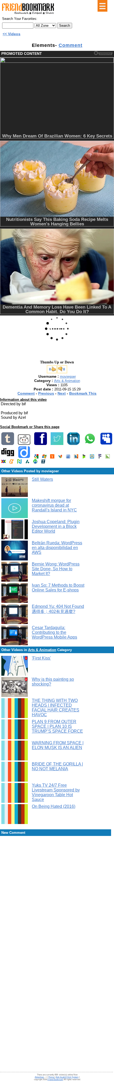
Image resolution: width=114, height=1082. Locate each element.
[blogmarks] (84, 457)
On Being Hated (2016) (53, 806)
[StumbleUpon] (35, 462)
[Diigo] (24, 457)
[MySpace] (106, 444)
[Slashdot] (27, 462)
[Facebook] (40, 444)
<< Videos (11, 34)
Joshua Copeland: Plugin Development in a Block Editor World (56, 526)
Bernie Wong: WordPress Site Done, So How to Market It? (56, 569)
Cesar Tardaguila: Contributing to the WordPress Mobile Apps (54, 632)
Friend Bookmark (55, 1079)
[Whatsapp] (90, 444)
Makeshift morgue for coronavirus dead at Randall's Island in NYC (54, 505)
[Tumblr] (7, 444)
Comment (70, 45)
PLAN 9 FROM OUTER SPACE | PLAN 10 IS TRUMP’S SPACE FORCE (57, 726)
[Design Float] (92, 457)
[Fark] (100, 457)
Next (62, 393)
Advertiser (39, 1077)
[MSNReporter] (60, 457)
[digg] (7, 457)
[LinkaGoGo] (3, 462)
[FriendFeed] (68, 457)
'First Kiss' (41, 658)
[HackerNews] (52, 457)
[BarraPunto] (76, 457)
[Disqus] (57, 879)
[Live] (44, 457)
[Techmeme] (43, 462)
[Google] (36, 457)
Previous (46, 393)
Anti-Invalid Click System (67, 1077)
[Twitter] (57, 444)
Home (52, 1077)
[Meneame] (11, 462)
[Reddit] (24, 444)
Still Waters (42, 479)
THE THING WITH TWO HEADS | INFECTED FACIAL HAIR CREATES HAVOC (55, 707)
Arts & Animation (67, 381)
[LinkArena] (107, 457)
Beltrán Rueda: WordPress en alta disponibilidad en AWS (57, 548)
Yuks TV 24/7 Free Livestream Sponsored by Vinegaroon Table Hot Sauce (56, 792)
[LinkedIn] (73, 444)
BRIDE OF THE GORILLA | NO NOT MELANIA (57, 766)
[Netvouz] (19, 462)
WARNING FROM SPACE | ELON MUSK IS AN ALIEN (58, 745)
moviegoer (68, 377)
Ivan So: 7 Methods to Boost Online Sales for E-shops (58, 587)
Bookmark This (83, 393)
